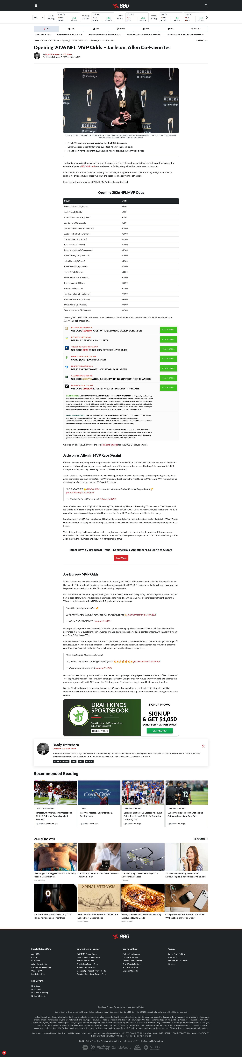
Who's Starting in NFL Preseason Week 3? (185, 34)
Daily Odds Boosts (43, 34)
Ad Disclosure (202, 40)
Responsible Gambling (41, 967)
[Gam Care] (93, 1047)
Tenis (83, 808)
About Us (35, 954)
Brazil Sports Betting (131, 964)
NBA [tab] (147, 29)
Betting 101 (173, 957)
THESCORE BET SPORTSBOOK (84, 347)
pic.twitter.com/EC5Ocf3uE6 (80, 492)
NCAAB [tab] (197, 29)
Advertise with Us (39, 964)
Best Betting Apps (130, 967)
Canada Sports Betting (132, 960)
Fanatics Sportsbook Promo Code (91, 974)
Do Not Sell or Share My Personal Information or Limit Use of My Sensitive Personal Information (121, 1041)
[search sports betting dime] (206, 5)
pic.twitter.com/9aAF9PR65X (141, 614)
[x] (203, 746)
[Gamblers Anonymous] (137, 1047)
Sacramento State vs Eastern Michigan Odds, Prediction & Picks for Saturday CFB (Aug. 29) (143, 816)
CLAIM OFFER (168, 330)
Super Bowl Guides (176, 954)
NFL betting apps (109, 444)
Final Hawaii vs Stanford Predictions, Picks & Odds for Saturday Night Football (54, 816)
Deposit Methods (130, 971)
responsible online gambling (103, 1028)
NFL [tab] (97, 29)
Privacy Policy (113, 1007)
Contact (34, 957)
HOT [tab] (47, 30)
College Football (45, 808)
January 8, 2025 (102, 621)
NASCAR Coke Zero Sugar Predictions (144, 34)
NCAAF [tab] (122, 29)
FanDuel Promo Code (86, 967)
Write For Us (37, 971)
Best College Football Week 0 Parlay (104, 34)
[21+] (85, 1047)
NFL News (54, 40)
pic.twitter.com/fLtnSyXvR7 (146, 661)
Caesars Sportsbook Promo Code (91, 971)
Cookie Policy (138, 1007)
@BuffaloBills (92, 489)
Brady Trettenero (52, 54)
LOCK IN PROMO (100, 731)
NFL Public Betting (39, 992)
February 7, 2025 (108, 499)
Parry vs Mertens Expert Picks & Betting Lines (96, 814)
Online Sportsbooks (131, 954)
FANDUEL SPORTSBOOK (82, 366)
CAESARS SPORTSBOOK (81, 376)
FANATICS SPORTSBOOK (82, 385)
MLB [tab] (72, 29)
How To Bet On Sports (178, 960)
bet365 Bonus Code (85, 960)
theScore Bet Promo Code (88, 957)
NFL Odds (35, 986)
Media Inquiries (38, 974)
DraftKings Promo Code (87, 964)
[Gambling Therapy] (103, 1047)
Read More (121, 557)
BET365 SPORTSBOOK (81, 337)
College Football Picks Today (69, 34)
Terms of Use (125, 1007)
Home (36, 40)
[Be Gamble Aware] (121, 1047)
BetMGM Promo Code (86, 954)
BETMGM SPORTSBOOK (82, 328)
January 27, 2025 (103, 668)
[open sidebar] (36, 5)
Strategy (171, 964)
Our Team (35, 960)
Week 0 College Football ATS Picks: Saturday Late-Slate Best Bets (185, 814)
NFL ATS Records (38, 996)
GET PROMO (160, 730)
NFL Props (36, 989)
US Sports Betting (130, 957)
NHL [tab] (172, 29)
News (44, 40)
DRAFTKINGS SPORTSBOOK (83, 357)
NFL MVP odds (88, 166)
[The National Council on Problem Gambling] (152, 1047)
